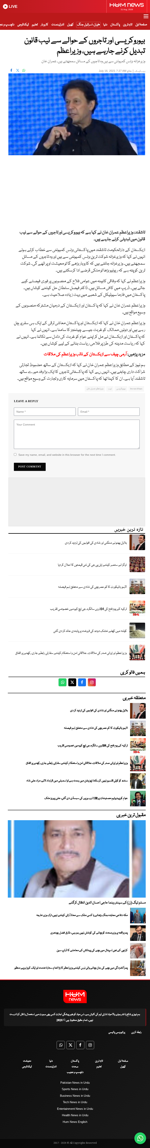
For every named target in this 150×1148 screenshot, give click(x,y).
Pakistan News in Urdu (75, 1082)
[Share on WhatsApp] (24, 70)
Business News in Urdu (75, 1095)
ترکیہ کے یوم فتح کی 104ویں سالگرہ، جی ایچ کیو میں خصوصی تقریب (88, 609)
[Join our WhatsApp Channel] (140, 1138)
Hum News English (75, 1121)
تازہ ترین (127, 24)
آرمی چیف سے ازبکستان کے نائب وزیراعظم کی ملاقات (85, 354)
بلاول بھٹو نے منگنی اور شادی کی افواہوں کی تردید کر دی (96, 543)
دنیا (105, 24)
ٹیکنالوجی (23, 24)
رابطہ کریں (136, 1032)
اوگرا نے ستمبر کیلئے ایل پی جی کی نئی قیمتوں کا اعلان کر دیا (92, 565)
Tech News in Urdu (75, 1102)
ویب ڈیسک (140, 71)
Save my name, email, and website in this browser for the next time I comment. (67, 454)
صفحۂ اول (141, 24)
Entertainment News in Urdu (75, 1108)
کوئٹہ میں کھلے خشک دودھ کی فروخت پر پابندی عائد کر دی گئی (90, 631)
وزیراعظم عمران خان (95, 388)
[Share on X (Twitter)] (18, 70)
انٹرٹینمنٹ (57, 24)
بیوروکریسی (120, 388)
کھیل (70, 24)
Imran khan (136, 388)
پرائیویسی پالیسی (116, 1032)
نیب (110, 388)
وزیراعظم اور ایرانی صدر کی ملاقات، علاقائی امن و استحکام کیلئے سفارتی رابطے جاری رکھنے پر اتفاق (71, 653)
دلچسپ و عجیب (75, 1072)
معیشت (27, 1061)
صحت (75, 1067)
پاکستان (115, 24)
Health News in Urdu (75, 1115)
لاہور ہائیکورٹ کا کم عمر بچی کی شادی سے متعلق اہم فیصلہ (92, 587)
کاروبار (44, 24)
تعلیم (35, 24)
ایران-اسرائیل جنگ (87, 24)
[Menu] (146, 18)
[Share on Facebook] (11, 70)
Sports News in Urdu (75, 1089)
